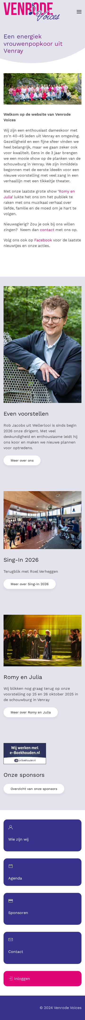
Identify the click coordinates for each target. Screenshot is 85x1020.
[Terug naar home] (32, 11)
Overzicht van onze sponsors (34, 789)
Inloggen (22, 978)
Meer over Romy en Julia (31, 712)
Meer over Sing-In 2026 (30, 584)
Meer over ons (22, 460)
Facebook (43, 240)
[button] (79, 11)
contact (47, 230)
